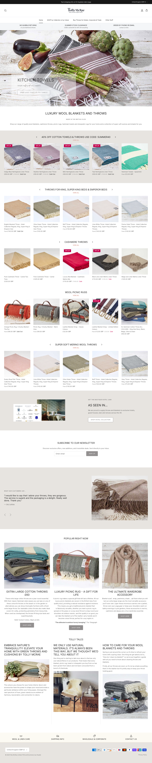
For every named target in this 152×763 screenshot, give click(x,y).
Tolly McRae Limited (16, 755)
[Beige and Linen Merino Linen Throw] (135, 261)
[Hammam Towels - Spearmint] (135, 156)
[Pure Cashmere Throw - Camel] (47, 261)
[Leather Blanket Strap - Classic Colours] (76, 312)
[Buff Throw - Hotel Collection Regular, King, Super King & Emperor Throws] (76, 209)
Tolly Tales (76, 639)
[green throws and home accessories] (26, 681)
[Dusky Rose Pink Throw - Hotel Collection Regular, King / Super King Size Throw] (17, 364)
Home (41, 20)
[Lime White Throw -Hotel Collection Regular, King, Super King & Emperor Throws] (105, 209)
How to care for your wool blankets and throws (123, 647)
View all (76, 140)
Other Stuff (109, 20)
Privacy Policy (142, 755)
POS (23, 755)
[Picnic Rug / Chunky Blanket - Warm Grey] (46, 312)
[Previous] (4, 68)
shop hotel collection (100, 419)
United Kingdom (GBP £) (139, 2)
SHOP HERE (27, 625)
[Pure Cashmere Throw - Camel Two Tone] (17, 261)
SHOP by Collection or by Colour (58, 20)
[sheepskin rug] (76, 711)
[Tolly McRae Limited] (76, 10)
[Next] (148, 68)
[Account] (141, 10)
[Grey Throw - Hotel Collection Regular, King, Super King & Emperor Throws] (135, 364)
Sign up (92, 453)
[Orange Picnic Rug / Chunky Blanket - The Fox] (17, 312)
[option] (76, 68)
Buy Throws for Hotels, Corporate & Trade (87, 20)
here (89, 2)
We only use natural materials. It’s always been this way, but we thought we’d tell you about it (75, 650)
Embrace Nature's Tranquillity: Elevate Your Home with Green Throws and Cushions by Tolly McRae (25, 650)
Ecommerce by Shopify (34, 755)
